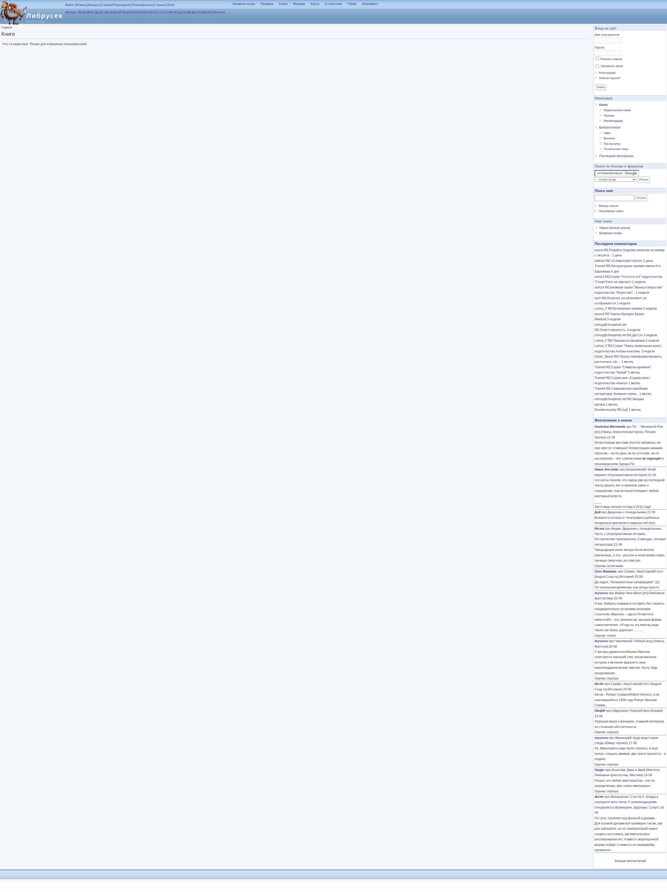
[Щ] (194, 12)
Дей (598, 512)
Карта (315, 4)
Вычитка (609, 138)
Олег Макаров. (606, 571)
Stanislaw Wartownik (610, 427)
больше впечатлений (630, 861)
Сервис (629, 571)
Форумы (299, 4)
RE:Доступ (635, 335)
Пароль (599, 47)
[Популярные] (141, 5)
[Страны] (159, 5)
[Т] (161, 12)
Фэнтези (601, 646)
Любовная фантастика (611, 775)
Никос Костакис (607, 469)
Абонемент (370, 4)
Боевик (656, 711)
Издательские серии (617, 110)
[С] (157, 12)
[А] (80, 12)
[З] (111, 12)
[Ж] (106, 12)
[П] (148, 12)
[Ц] (179, 12)
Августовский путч (650, 571)
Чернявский (623, 641)
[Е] (101, 12)
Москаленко (619, 797)
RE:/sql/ (622, 410)
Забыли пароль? (610, 78)
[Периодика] (121, 5)
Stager (599, 770)
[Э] (199, 12)
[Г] (93, 12)
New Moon (634, 593)
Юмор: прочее (616, 743)
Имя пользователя (607, 34)
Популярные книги (611, 211)
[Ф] (170, 12)
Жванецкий (623, 738)
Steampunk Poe (651, 427)
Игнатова (618, 770)
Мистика (636, 775)
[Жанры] (93, 5)
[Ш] (189, 12)
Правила (267, 4)
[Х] (175, 12)
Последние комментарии (616, 244)
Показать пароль (611, 59)
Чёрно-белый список (614, 228)
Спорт (653, 807)
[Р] (152, 12)
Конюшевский (636, 469)
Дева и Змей (636, 770)
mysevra (601, 593)
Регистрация (607, 72)
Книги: (69, 5)
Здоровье (640, 807)
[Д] (97, 12)
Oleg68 (600, 711)
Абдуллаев (620, 711)
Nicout (599, 529)
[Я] (209, 12)
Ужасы (607, 432)
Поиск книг (604, 191)
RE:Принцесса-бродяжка (626, 340)
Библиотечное (610, 127)
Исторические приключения (615, 539)
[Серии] (106, 5)
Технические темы (616, 148)
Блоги (283, 4)
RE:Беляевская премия (625, 308)
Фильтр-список (608, 205)
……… (638, 630)
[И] (116, 12)
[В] (88, 12)
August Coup (604, 576)
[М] (134, 12)
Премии (609, 115)
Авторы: (71, 12)
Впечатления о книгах (613, 420)
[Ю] (204, 12)
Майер (620, 593)
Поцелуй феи (639, 711)
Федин (616, 529)
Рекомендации (613, 120)
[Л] (129, 12)
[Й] (120, 12)
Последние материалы (616, 156)
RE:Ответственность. (610, 330)
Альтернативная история (627, 475)
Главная (6, 27)
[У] (166, 12)
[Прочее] (218, 12)
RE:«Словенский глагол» (624, 261)
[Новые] (81, 5)
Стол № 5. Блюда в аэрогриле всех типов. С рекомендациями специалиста (626, 802)
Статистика (333, 4)
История (626, 576)
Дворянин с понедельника (627, 512)
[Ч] (184, 12)
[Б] (84, 12)
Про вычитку (612, 143)
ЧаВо (607, 133)
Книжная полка (244, 4)
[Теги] (170, 5)
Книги (603, 105)
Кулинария (624, 807)
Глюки (352, 4)
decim (599, 684)
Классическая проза (628, 432)
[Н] (138, 12)
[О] (143, 12)
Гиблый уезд (643, 641)
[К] (124, 12)
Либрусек (44, 15)
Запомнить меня (612, 66)
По (635, 427)
